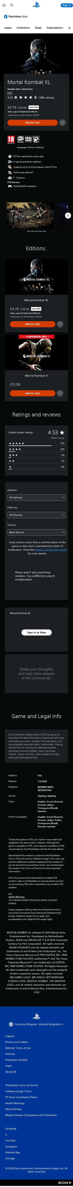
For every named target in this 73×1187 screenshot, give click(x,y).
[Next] (68, 216)
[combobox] (36, 498)
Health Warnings (17, 896)
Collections (23, 27)
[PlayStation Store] (16, 16)
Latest (8, 27)
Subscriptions (55, 27)
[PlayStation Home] (36, 5)
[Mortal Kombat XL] (30, 215)
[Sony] (65, 1185)
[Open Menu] (4, 5)
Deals (38, 27)
